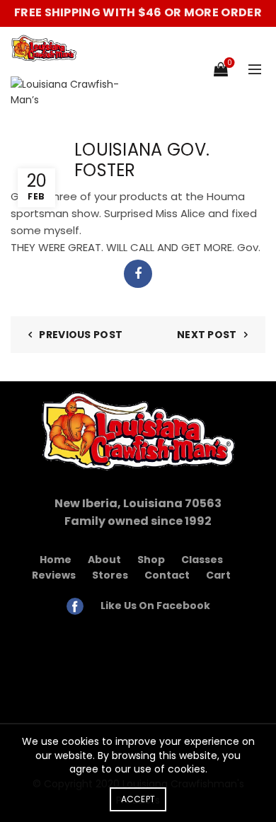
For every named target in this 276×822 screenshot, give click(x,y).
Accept (138, 799)
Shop (151, 559)
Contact (167, 575)
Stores (110, 575)
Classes (202, 559)
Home (55, 559)
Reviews (54, 575)
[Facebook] (138, 274)
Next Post (207, 335)
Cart (218, 575)
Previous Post (80, 335)
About (104, 559)
